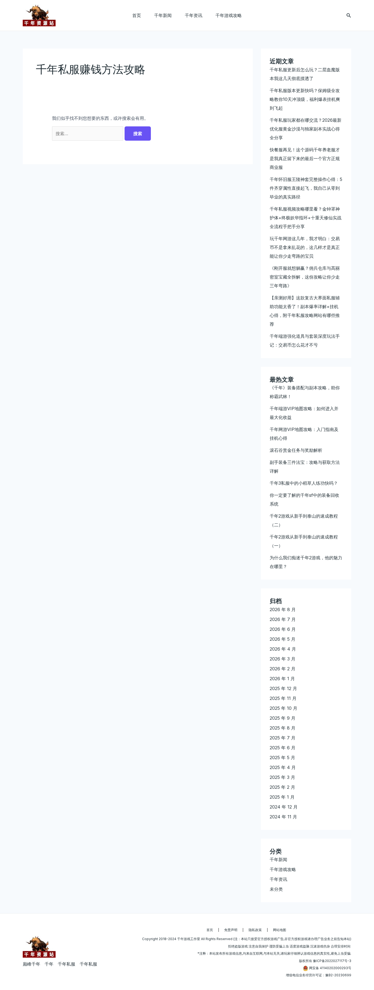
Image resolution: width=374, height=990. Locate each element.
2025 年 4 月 (283, 767)
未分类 (276, 889)
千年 (49, 964)
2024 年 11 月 (283, 816)
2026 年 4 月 (283, 649)
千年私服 (66, 964)
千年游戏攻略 (228, 15)
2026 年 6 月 (283, 629)
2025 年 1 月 (282, 797)
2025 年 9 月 (282, 718)
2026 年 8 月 (283, 609)
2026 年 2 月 (282, 668)
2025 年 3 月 (282, 777)
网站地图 (279, 930)
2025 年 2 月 (282, 787)
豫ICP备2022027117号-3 (332, 961)
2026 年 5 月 (282, 639)
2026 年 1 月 (282, 678)
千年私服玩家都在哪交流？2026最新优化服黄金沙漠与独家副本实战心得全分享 (305, 128)
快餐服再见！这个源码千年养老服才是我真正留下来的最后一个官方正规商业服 (305, 158)
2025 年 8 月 (282, 728)
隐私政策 (255, 930)
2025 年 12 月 (283, 688)
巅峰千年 (31, 964)
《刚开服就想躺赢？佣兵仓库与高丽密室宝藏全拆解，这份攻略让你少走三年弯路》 (305, 276)
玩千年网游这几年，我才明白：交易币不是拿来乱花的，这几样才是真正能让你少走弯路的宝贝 (305, 247)
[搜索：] (88, 133)
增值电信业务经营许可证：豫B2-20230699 (318, 975)
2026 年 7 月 (283, 619)
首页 (136, 15)
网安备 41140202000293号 (330, 968)
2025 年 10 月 (283, 708)
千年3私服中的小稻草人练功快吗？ (304, 483)
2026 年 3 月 (282, 659)
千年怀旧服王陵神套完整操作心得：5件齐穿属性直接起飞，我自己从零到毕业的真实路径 (306, 188)
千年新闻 (163, 15)
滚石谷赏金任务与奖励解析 (296, 450)
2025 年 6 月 (282, 747)
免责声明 (230, 930)
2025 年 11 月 (283, 698)
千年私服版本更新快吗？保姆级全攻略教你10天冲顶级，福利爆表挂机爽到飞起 (305, 99)
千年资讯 (193, 15)
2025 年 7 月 (282, 738)
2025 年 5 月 (282, 757)
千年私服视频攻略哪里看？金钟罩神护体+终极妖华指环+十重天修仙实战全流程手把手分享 (305, 217)
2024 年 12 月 (284, 807)
